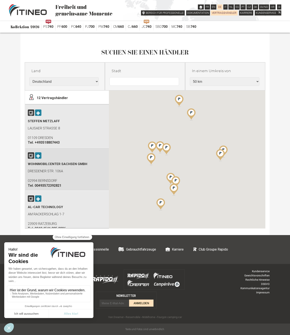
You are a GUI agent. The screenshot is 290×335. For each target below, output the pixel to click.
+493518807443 (47, 142)
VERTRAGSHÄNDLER (224, 12)
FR (207, 7)
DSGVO (265, 284)
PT (243, 7)
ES (237, 7)
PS (48, 25)
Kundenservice (261, 271)
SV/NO (264, 7)
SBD (161, 27)
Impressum (263, 292)
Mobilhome (148, 317)
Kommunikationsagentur (255, 288)
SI (279, 7)
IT (225, 7)
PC (76, 27)
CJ (133, 27)
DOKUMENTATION (198, 12)
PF (62, 27)
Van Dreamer (116, 317)
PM (104, 27)
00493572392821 (48, 186)
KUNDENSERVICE (266, 12)
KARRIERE (246, 12)
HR (273, 7)
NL (231, 7)
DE (219, 7)
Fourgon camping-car (169, 317)
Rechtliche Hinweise (257, 279)
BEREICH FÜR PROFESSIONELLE (165, 12)
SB (191, 27)
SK (255, 7)
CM (118, 27)
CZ (249, 7)
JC (146, 25)
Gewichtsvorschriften (257, 275)
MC (177, 27)
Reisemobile (133, 317)
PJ (89, 27)
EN (213, 7)
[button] (220, 155)
